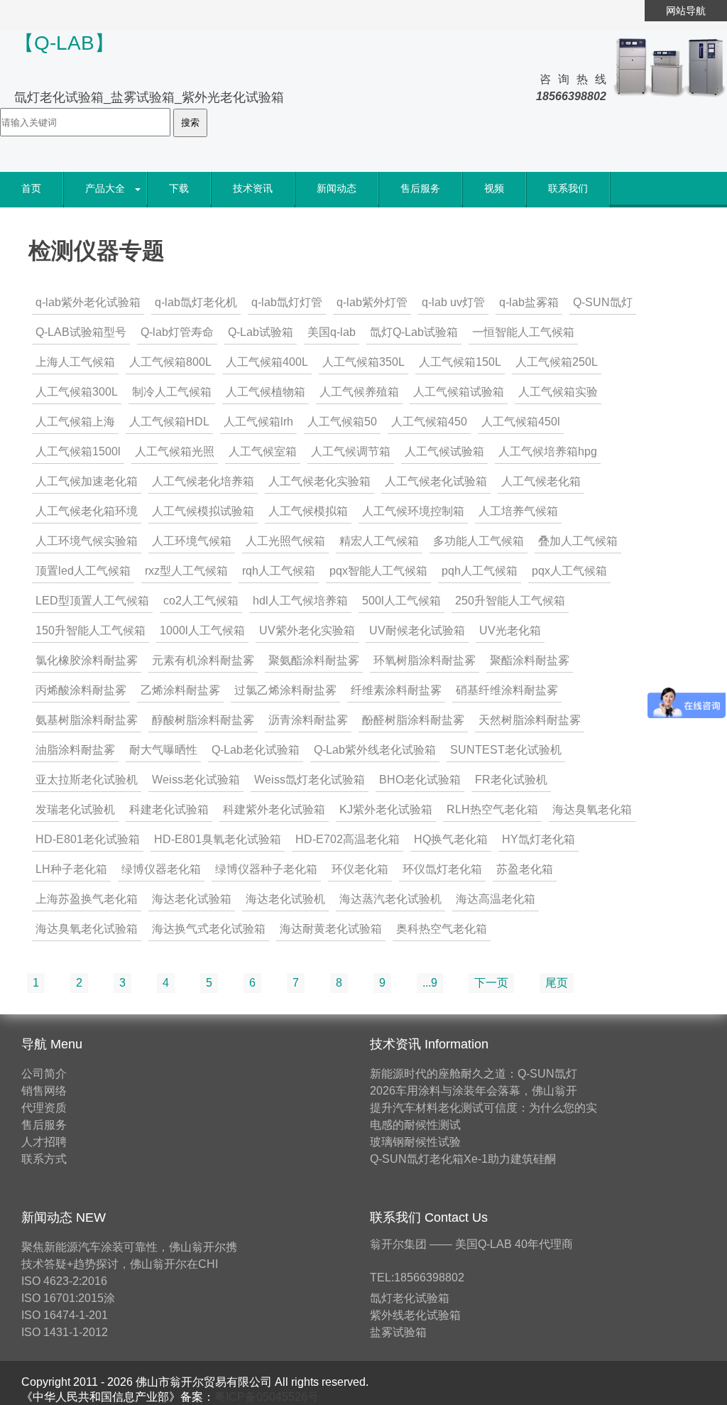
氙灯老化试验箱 (409, 1298)
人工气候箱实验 (558, 392)
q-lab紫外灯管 (372, 302)
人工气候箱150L (460, 362)
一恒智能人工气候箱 (523, 332)
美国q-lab (331, 332)
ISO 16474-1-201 (64, 1315)
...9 (429, 983)
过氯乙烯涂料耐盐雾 (285, 690)
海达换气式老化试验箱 (209, 929)
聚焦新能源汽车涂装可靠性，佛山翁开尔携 (129, 1247)
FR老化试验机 (511, 780)
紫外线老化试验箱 (415, 1315)
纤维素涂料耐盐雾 (396, 690)
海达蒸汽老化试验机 (390, 899)
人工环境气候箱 (191, 541)
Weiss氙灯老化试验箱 (309, 780)
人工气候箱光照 (174, 451)
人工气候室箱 (263, 451)
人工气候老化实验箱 (319, 481)
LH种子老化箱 (71, 869)
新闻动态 (336, 188)
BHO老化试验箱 (420, 780)
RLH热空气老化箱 (492, 809)
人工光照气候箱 (285, 541)
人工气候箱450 (429, 422)
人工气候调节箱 (350, 451)
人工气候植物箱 (265, 392)
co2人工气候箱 (201, 601)
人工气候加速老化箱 (86, 481)
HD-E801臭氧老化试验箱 (217, 839)
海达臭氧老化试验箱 (86, 929)
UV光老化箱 (510, 630)
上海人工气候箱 (75, 362)
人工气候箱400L (267, 362)
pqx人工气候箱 (569, 571)
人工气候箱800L (170, 362)
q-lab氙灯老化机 (196, 302)
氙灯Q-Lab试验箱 (414, 332)
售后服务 (420, 188)
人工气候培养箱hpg (547, 451)
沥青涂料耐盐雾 (308, 720)
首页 (31, 188)
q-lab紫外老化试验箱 (88, 302)
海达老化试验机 (285, 899)
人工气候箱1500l (78, 451)
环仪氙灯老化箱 (442, 869)
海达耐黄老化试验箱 (331, 929)
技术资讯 (253, 188)
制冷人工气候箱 (172, 392)
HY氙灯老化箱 (538, 839)
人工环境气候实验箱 (86, 541)
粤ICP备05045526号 (266, 1397)
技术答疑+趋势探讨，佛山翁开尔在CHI (119, 1264)
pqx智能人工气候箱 (378, 571)
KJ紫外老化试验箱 (385, 809)
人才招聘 (44, 1142)
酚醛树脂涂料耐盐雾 (413, 720)
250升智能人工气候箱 (510, 601)
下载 (179, 188)
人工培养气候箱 (518, 511)
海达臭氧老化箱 (592, 809)
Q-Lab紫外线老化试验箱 (375, 750)
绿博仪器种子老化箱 (266, 869)
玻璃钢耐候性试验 (415, 1142)
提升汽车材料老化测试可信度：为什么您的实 (483, 1108)
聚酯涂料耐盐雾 (529, 660)
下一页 (491, 983)
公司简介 (44, 1074)
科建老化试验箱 (169, 809)
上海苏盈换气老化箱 (86, 899)
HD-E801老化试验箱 (87, 839)
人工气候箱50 (342, 422)
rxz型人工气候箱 (186, 571)
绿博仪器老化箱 (161, 869)
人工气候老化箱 (541, 481)
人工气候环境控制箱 (413, 511)
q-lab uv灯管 (453, 302)
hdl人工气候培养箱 (300, 601)
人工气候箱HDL (169, 422)
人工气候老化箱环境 (86, 511)
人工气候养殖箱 (359, 392)
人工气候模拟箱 (308, 511)
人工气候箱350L (363, 362)
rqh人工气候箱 (278, 571)
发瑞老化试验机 (75, 809)
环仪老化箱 (360, 869)
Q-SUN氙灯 (603, 302)
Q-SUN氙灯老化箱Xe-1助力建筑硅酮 (463, 1159)
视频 (494, 188)
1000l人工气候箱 (202, 630)
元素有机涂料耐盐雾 (203, 660)
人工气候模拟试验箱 (203, 511)
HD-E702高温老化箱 (347, 839)
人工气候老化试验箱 (436, 481)
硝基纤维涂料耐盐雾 (507, 690)
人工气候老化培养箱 (203, 481)
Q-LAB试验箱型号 (80, 332)
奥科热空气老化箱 (441, 929)
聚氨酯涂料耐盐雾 (313, 660)
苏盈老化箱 (524, 869)
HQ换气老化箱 (451, 839)
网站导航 (686, 10)
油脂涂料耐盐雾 (75, 750)
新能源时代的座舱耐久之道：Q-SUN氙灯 (473, 1074)
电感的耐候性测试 (415, 1125)
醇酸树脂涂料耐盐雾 (203, 720)
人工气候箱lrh (258, 422)
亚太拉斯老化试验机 (86, 780)
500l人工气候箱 (401, 601)
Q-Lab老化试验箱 (256, 750)
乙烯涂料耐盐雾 (180, 690)
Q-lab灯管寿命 (177, 332)
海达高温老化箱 (495, 899)
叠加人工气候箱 (578, 541)
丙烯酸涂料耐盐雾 (80, 690)
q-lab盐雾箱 (529, 302)
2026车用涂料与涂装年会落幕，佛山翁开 (473, 1091)
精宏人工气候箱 (379, 541)
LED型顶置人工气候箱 (92, 601)
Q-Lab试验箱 (260, 332)
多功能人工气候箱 (478, 541)
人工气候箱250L (556, 362)
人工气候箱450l (520, 422)
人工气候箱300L (76, 392)
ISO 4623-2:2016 (64, 1281)
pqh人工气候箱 (480, 571)
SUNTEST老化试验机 (506, 750)
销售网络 (44, 1091)
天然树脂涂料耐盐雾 (530, 720)
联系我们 (568, 188)
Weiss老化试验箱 (196, 780)
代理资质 (44, 1108)
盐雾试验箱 (398, 1332)
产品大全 (105, 188)
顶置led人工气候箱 (83, 571)
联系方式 (44, 1159)
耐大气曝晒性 (163, 750)
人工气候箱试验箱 (458, 392)
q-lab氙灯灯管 (286, 302)
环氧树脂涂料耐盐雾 (424, 660)
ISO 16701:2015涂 (68, 1298)
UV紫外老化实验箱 (307, 630)
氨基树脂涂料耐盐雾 (86, 720)
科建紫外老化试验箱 (274, 809)
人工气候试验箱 (444, 451)
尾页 (556, 983)
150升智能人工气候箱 (90, 630)
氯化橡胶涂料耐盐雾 (86, 660)
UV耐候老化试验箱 (417, 630)
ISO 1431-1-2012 (64, 1332)
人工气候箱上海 (75, 422)
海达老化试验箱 (191, 899)
